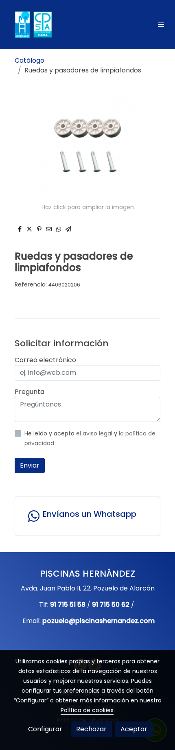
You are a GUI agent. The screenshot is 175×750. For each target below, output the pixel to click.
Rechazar (91, 729)
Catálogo (29, 60)
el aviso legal (95, 433)
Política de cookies (87, 710)
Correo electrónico (45, 360)
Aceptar (133, 729)
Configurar (45, 729)
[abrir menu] (161, 24)
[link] (32, 24)
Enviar (29, 465)
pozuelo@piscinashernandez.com (98, 620)
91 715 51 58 (67, 604)
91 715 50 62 (110, 604)
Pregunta (29, 391)
